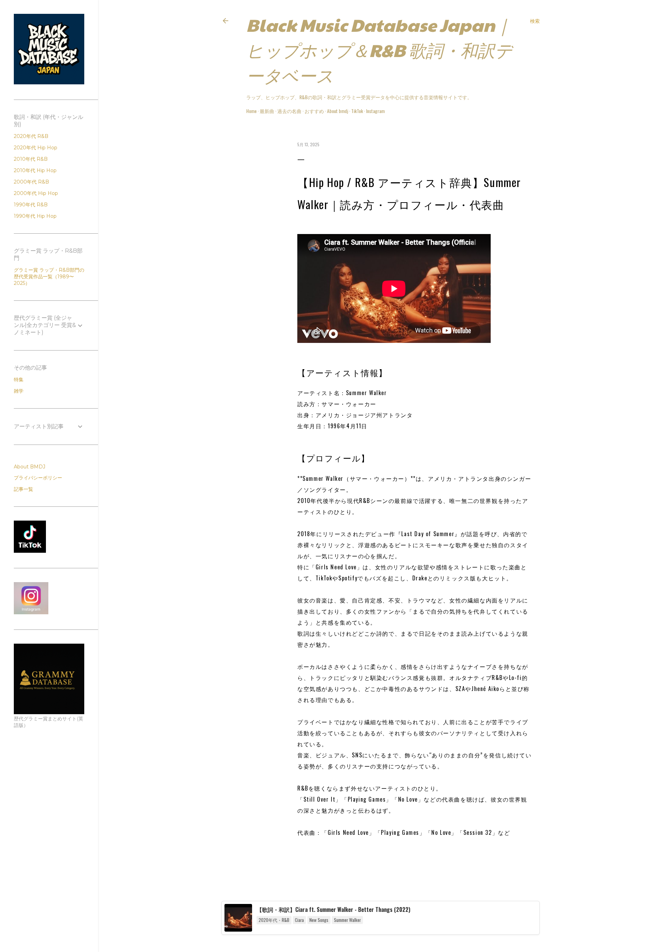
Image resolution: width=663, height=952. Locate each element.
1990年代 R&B (31, 205)
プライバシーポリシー (38, 478)
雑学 (18, 391)
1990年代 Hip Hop (35, 216)
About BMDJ (29, 467)
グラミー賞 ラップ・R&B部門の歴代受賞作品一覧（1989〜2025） (49, 276)
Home (251, 110)
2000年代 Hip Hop (36, 193)
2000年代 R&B (31, 182)
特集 (18, 379)
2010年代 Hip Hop (35, 170)
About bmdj (337, 110)
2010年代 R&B (31, 159)
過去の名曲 (289, 110)
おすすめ (314, 110)
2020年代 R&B (31, 136)
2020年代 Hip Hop (35, 147)
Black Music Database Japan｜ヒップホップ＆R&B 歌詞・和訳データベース (379, 49)
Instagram (375, 110)
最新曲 (267, 110)
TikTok (357, 110)
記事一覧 (23, 489)
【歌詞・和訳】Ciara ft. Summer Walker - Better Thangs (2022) (333, 909)
